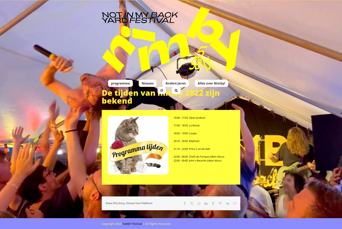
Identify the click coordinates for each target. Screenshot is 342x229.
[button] (176, 90)
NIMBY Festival (132, 224)
